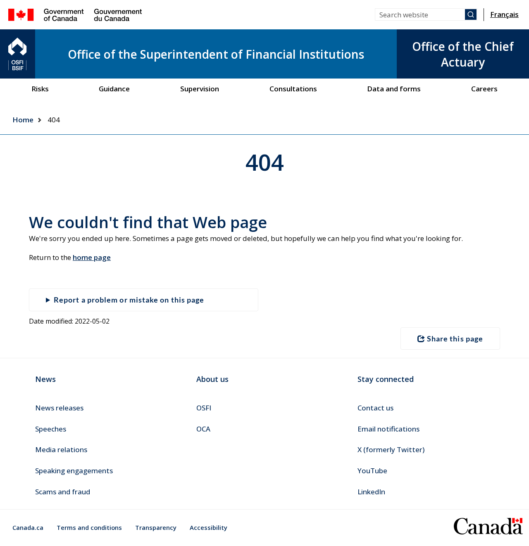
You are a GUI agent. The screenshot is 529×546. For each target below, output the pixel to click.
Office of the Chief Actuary (463, 54)
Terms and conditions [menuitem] (89, 527)
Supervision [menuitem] (199, 88)
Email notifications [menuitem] (388, 429)
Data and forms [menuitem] (394, 88)
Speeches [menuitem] (50, 429)
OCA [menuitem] (203, 429)
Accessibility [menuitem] (208, 527)
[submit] (471, 14)
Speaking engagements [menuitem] (74, 470)
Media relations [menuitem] (61, 449)
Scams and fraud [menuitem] (62, 491)
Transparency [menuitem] (155, 527)
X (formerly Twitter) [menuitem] (390, 449)
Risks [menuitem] (40, 88)
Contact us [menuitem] (375, 407)
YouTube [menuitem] (372, 470)
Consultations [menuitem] (293, 88)
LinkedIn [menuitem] (371, 491)
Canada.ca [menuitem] (27, 527)
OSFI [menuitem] (203, 407)
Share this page (455, 338)
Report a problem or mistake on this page (129, 299)
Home (22, 119)
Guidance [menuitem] (114, 88)
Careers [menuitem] (484, 88)
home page (92, 257)
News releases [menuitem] (59, 407)
